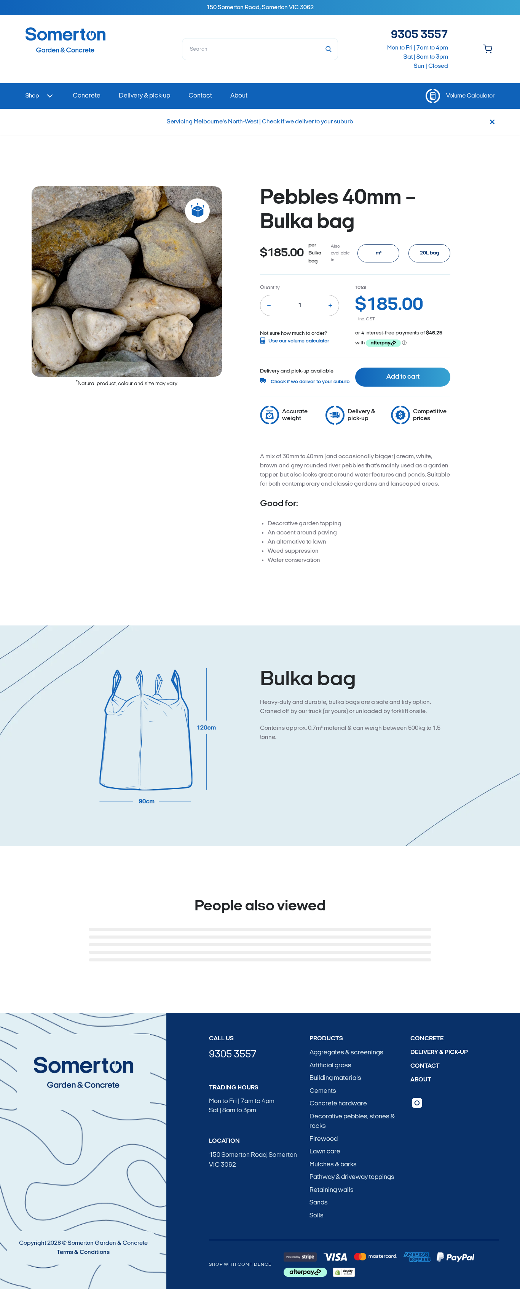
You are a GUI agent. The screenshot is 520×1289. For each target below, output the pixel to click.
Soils (316, 1215)
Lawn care (324, 1151)
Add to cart (403, 377)
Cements (322, 1091)
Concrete (426, 1039)
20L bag (429, 253)
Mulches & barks (333, 1164)
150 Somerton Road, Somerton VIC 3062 (253, 1160)
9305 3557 (419, 35)
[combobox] (260, 49)
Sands (318, 1202)
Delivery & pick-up (439, 1052)
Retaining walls (331, 1190)
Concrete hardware (338, 1103)
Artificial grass (330, 1065)
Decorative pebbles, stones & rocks (352, 1121)
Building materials (335, 1078)
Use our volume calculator (298, 341)
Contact (425, 1066)
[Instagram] (417, 1103)
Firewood (323, 1139)
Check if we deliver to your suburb (307, 122)
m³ (378, 253)
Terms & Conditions (83, 1252)
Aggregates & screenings (346, 1052)
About (420, 1080)
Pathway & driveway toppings (351, 1177)
